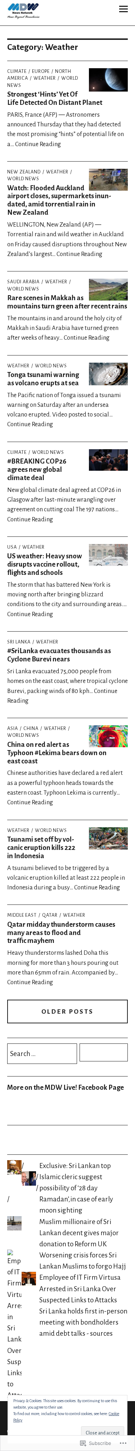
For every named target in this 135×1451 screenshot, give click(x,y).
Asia (12, 728)
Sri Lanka (19, 642)
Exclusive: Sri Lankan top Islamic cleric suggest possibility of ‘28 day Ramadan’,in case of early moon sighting (76, 1188)
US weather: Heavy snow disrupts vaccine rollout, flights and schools (44, 564)
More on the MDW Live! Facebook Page (65, 1087)
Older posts (67, 1011)
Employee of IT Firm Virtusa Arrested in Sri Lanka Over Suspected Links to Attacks (80, 1288)
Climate (17, 71)
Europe (41, 71)
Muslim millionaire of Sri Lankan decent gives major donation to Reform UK (79, 1233)
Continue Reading (38, 144)
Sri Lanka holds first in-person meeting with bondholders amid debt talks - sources (83, 1322)
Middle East (22, 915)
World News (51, 365)
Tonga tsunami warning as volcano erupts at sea (43, 379)
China (31, 728)
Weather (44, 78)
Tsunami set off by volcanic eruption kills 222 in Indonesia (41, 848)
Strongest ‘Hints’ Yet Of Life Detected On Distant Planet (54, 98)
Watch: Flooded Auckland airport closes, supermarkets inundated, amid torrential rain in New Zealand (59, 200)
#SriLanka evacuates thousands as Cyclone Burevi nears (59, 655)
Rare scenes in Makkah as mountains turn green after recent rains (67, 302)
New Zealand (24, 172)
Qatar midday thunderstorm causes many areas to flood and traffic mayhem (61, 933)
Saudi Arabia (23, 281)
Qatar (50, 915)
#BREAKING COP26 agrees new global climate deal (36, 469)
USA (12, 547)
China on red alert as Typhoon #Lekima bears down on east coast (57, 753)
